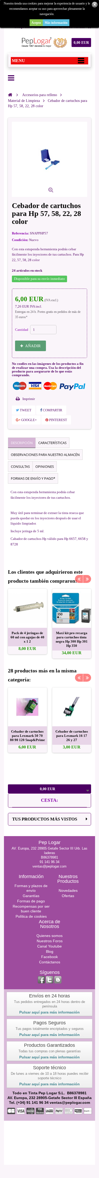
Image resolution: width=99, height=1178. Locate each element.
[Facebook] (41, 979)
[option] (27, 621)
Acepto (36, 23)
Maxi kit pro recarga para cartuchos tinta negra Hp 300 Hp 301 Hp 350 (72, 639)
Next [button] (87, 579)
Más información (56, 23)
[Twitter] (49, 979)
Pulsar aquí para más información (49, 1012)
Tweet (25, 410)
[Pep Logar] (43, 42)
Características (52, 442)
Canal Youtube (49, 946)
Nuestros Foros (50, 941)
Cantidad (21, 330)
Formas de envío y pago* (33, 478)
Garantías (31, 896)
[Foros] (58, 979)
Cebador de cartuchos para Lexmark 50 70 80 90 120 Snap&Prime (27, 735)
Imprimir (28, 399)
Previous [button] (79, 579)
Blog (49, 951)
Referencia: (20, 233)
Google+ (28, 420)
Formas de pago (31, 901)
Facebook (49, 957)
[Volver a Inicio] (10, 94)
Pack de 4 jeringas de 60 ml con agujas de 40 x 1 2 (27, 637)
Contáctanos (49, 962)
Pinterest (57, 420)
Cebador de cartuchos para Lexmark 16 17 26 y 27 (71, 735)
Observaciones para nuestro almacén (45, 454)
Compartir (52, 410)
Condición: (20, 240)
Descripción (22, 442)
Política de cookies (31, 916)
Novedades (68, 890)
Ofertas (68, 896)
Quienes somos (49, 936)
